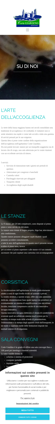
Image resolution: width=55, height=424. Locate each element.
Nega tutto (27, 410)
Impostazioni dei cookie (27, 404)
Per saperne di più (28, 398)
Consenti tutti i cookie (27, 417)
